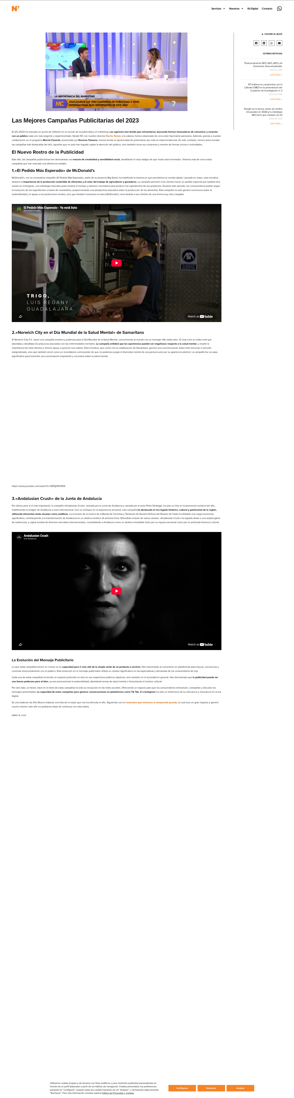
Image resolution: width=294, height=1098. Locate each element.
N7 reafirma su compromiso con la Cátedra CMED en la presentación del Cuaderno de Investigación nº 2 (263, 87)
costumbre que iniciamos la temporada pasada (151, 702)
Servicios (216, 8)
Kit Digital (252, 8)
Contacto (267, 8)
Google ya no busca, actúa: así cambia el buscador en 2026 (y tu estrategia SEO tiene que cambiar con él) (263, 112)
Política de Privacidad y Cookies (118, 1093)
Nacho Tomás (113, 136)
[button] (256, 43)
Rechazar (211, 1088)
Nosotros (234, 8)
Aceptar (240, 1088)
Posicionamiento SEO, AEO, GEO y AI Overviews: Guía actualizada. (263, 64)
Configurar (182, 1088)
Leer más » (276, 74)
